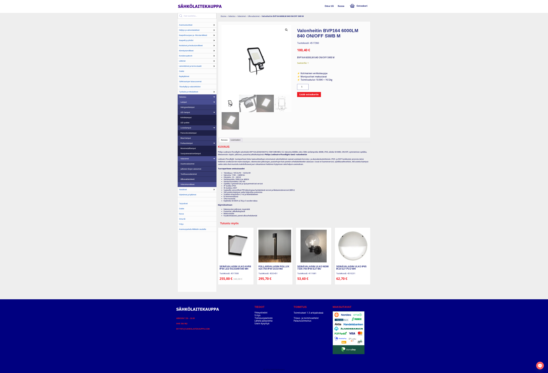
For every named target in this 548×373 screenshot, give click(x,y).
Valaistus (231, 16)
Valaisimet (241, 16)
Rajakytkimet (184, 76)
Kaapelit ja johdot (186, 40)
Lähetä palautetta (263, 320)
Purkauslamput (187, 143)
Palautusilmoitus (302, 320)
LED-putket (185, 123)
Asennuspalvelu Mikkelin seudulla (192, 229)
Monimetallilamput (188, 148)
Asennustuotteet (185, 25)
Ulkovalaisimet (254, 16)
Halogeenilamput (188, 107)
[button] (286, 29)
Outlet (181, 71)
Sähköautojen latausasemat (190, 81)
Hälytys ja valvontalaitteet (189, 30)
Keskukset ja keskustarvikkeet (191, 45)
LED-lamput (185, 112)
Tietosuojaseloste (263, 318)
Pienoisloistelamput (189, 133)
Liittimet (182, 61)
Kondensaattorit (185, 56)
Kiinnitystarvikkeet (186, 51)
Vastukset (183, 189)
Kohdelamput (186, 117)
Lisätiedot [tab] (235, 140)
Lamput (184, 102)
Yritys (181, 224)
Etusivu (223, 16)
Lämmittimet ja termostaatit (190, 66)
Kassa (341, 6)
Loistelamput (186, 128)
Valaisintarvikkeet (188, 184)
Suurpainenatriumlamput (191, 153)
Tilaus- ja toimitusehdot (306, 318)
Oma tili (329, 6)
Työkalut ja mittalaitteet (188, 92)
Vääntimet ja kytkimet (187, 195)
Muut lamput (186, 138)
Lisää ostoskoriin (309, 94)
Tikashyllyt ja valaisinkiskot (190, 87)
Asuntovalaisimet (187, 164)
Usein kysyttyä (261, 323)
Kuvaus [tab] (224, 140)
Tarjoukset (183, 203)
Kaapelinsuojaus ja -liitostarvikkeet (193, 35)
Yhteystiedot (260, 312)
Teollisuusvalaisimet (189, 174)
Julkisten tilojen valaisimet (191, 169)
